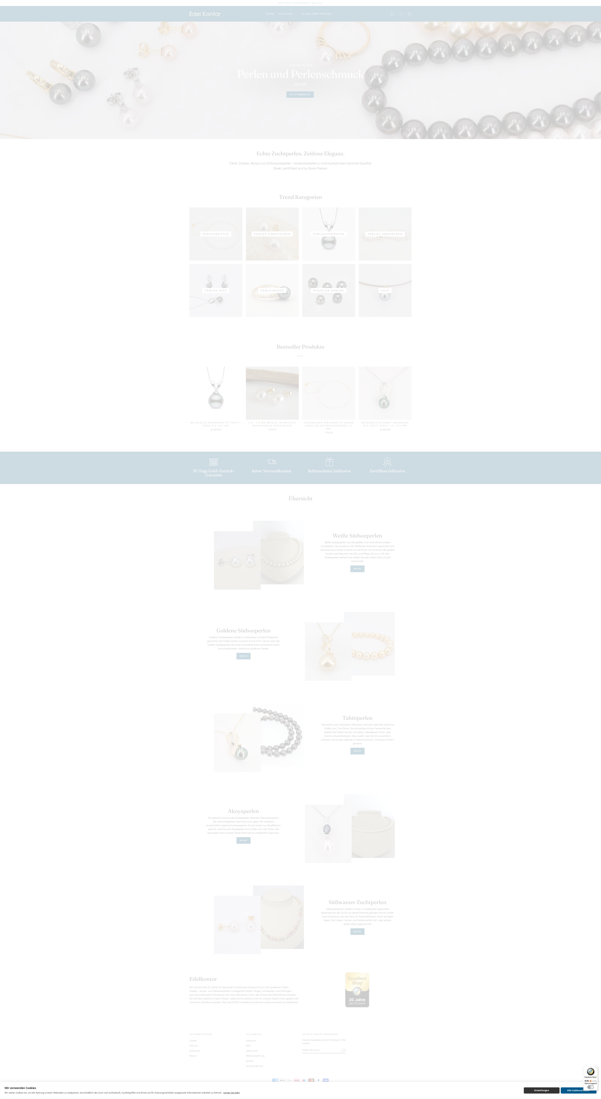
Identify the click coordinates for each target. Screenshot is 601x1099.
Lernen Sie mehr (231, 1092)
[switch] (591, 1087)
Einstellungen (541, 1090)
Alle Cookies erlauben (578, 1090)
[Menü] (596, 1068)
